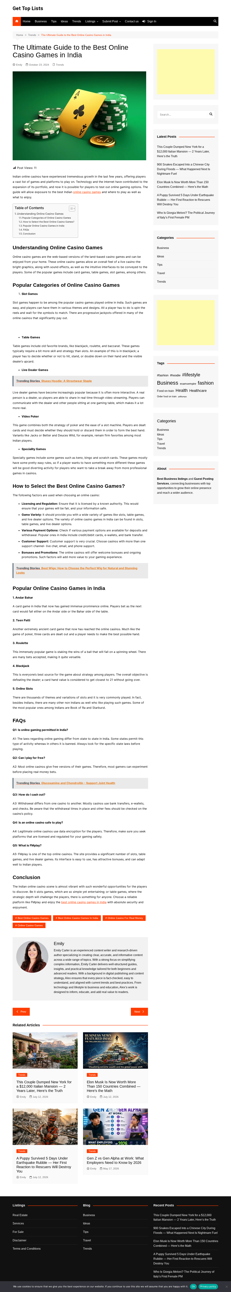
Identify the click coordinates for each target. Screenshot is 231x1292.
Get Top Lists (28, 8)
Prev (23, 1011)
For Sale (18, 1231)
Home (26, 21)
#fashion (162, 375)
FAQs (26, 229)
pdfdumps (182, 396)
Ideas (64, 21)
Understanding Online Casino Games (40, 213)
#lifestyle (191, 374)
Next (137, 1011)
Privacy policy (208, 1286)
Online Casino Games (30, 925)
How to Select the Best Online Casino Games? (48, 221)
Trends (76, 21)
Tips (53, 21)
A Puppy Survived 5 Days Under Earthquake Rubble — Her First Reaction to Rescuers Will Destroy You (185, 200)
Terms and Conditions (27, 1248)
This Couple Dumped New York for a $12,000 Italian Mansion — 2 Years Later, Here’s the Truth (44, 1086)
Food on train (165, 390)
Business (41, 21)
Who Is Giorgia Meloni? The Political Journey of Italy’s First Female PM (186, 215)
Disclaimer (19, 1240)
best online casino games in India (83, 902)
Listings (90, 21)
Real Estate (20, 1215)
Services (18, 1223)
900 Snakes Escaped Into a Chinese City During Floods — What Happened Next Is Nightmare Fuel (183, 169)
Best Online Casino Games (33, 918)
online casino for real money (125, 918)
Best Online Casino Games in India (78, 918)
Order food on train (166, 396)
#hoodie (175, 375)
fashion (206, 383)
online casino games (87, 192)
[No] (226, 1286)
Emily (19, 64)
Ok (193, 1286)
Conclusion (29, 233)
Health (182, 390)
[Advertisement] (186, 71)
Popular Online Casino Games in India (43, 225)
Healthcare (198, 391)
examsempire (188, 383)
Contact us (132, 21)
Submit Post (110, 21)
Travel (161, 273)
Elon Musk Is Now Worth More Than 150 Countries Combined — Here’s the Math (113, 1086)
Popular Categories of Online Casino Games (46, 217)
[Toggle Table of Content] (70, 208)
